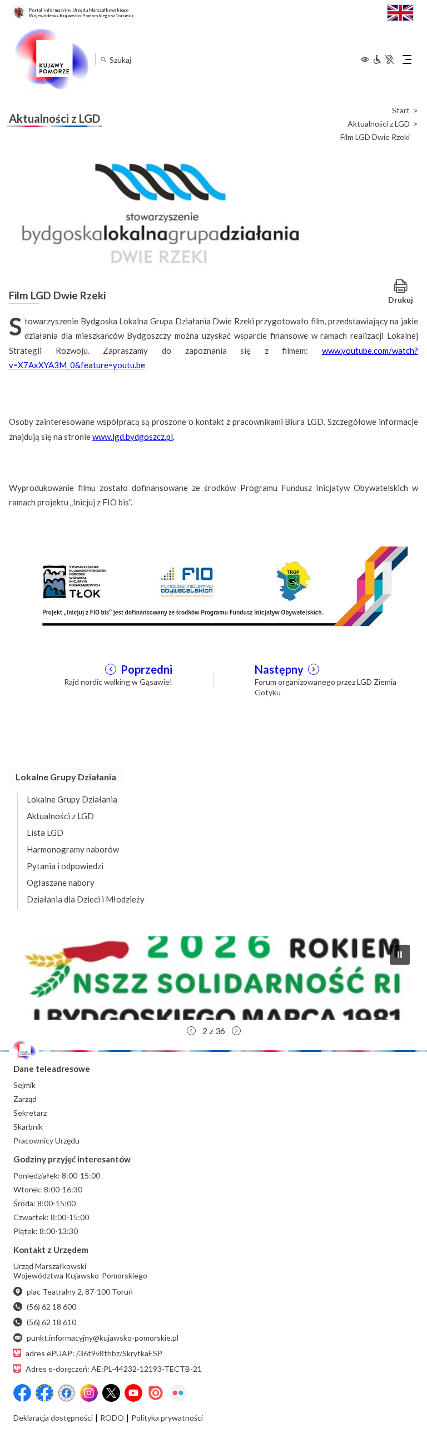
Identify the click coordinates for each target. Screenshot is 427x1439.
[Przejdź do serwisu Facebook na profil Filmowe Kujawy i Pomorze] (67, 1393)
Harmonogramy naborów (73, 849)
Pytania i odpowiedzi (65, 866)
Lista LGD (45, 833)
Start (401, 110)
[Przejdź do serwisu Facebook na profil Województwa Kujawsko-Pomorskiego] (22, 1393)
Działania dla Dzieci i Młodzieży (86, 899)
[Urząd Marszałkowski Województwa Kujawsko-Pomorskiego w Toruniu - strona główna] (51, 59)
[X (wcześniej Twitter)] (111, 1393)
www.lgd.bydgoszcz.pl (132, 437)
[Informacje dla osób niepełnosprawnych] (383, 59)
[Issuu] (156, 1393)
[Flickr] (178, 1393)
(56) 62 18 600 (51, 1306)
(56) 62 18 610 (51, 1322)
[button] (213, 978)
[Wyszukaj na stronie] (103, 59)
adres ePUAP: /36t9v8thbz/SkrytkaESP (94, 1353)
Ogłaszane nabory (61, 883)
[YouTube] (133, 1393)
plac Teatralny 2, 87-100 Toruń (80, 1291)
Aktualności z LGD (378, 124)
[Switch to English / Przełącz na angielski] (400, 11)
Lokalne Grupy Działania (72, 799)
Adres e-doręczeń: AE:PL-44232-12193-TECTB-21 (114, 1368)
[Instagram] (89, 1393)
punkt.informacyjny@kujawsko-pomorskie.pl (102, 1337)
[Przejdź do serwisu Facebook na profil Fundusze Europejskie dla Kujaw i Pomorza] (44, 1393)
